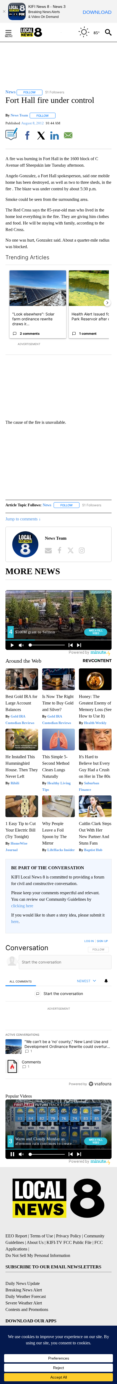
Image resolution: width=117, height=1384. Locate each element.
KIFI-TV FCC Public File (69, 1242)
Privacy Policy (68, 1236)
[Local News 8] (38, 32)
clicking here (22, 905)
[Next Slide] (107, 302)
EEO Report (16, 1236)
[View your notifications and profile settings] (106, 980)
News (47, 505)
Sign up (102, 941)
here (15, 921)
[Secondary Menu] (12, 32)
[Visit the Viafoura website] (100, 1084)
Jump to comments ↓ (23, 519)
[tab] (20, 981)
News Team (19, 115)
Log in (89, 941)
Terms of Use (41, 1236)
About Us (35, 1242)
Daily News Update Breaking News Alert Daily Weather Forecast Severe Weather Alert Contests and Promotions (26, 1296)
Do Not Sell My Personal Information (37, 1255)
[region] (58, 1014)
